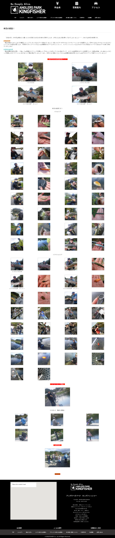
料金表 (57, 7)
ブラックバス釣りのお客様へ (56, 17)
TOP (15, 17)
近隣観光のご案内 (96, 528)
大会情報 (90, 17)
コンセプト (22, 17)
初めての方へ (30, 17)
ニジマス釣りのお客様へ (42, 17)
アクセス (96, 7)
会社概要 (19, 528)
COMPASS (82, 17)
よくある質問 (57, 528)
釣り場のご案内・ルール (71, 17)
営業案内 (77, 7)
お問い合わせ (97, 17)
